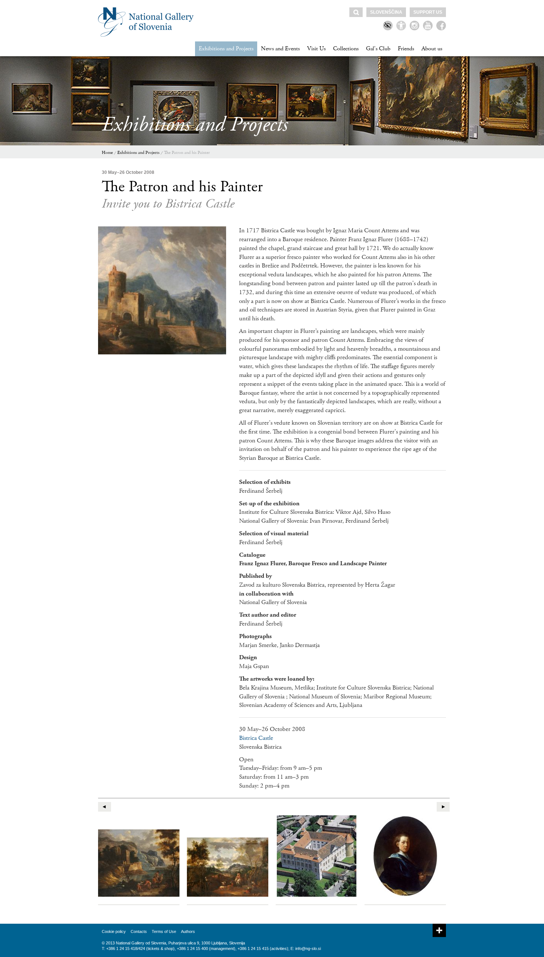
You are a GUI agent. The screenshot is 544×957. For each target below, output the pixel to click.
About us (432, 49)
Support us (427, 12)
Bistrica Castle (256, 738)
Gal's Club (378, 49)
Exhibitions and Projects (226, 49)
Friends (406, 49)
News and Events (280, 49)
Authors (188, 931)
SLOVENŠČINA (386, 12)
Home (107, 152)
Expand (439, 930)
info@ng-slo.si (308, 948)
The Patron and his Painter (187, 152)
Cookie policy (114, 931)
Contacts (139, 931)
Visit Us (316, 49)
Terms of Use (164, 931)
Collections (346, 49)
